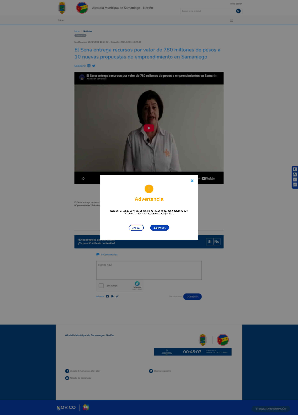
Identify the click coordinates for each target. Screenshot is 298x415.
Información (160, 227)
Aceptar (136, 227)
